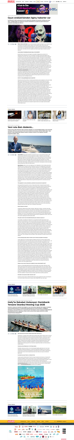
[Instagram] (56, 1)
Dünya (34, 1)
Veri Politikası (19, 423)
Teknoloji (41, 1)
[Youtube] (58, 1)
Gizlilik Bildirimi (26, 423)
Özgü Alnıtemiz (20, 165)
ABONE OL (64, 1)
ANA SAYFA (9, 15)
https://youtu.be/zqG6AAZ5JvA (23, 69)
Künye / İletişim (33, 423)
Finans (23, 1)
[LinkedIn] (59, 1)
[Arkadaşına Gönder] (14, 44)
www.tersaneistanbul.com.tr (23, 363)
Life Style (38, 1)
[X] (55, 1)
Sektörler (31, 1)
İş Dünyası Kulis (18, 1)
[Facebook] (8, 44)
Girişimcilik (27, 1)
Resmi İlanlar (46, 1)
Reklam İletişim (39, 423)
